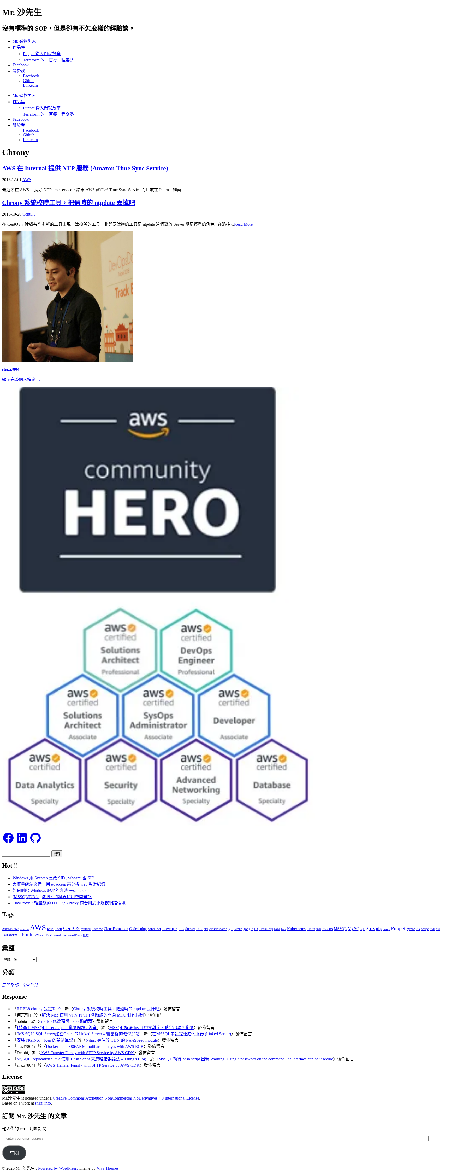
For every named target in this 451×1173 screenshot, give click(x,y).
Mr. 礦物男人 (24, 41)
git (230, 928)
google (248, 929)
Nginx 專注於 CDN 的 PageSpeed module (122, 1040)
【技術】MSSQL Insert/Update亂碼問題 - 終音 (57, 1027)
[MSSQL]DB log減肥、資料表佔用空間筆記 (52, 897)
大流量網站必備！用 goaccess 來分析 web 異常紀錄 (59, 884)
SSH (432, 929)
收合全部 (30, 985)
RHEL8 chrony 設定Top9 (39, 1009)
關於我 (19, 71)
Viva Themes (107, 1168)
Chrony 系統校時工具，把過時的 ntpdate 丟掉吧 (68, 202)
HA (256, 929)
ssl (438, 929)
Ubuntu (26, 934)
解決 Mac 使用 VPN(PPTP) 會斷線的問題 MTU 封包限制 (93, 1015)
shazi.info (43, 1103)
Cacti (58, 929)
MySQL (355, 928)
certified (86, 929)
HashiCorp (266, 929)
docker (190, 929)
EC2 (199, 929)
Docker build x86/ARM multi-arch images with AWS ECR (95, 1046)
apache (24, 929)
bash (50, 929)
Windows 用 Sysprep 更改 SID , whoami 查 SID (53, 878)
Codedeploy (138, 929)
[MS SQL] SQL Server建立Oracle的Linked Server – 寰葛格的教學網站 (78, 1034)
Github (28, 80)
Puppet (398, 928)
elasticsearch (218, 929)
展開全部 (10, 985)
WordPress (74, 935)
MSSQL (340, 929)
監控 (86, 935)
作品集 (19, 47)
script (425, 929)
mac (318, 929)
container (154, 929)
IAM (277, 929)
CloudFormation (116, 929)
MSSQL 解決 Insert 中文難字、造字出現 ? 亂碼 (151, 1027)
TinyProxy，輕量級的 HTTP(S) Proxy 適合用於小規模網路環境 (69, 903)
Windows (59, 935)
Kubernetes (296, 928)
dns (181, 928)
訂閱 (14, 1153)
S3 (418, 929)
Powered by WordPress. (58, 1168)
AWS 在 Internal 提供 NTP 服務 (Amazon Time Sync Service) (85, 168)
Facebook (21, 65)
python (411, 929)
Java (283, 929)
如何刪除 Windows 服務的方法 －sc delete (50, 890)
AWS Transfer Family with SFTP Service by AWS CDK (87, 1052)
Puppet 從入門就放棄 (42, 53)
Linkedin (30, 85)
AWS (26, 179)
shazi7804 (10, 369)
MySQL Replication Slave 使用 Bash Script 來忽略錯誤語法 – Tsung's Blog (81, 1059)
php (379, 929)
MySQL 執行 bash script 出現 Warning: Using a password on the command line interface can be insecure (245, 1059)
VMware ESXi (43, 935)
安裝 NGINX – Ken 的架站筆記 (45, 1040)
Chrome (97, 929)
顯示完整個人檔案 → (21, 379)
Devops (169, 928)
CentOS (29, 214)
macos (327, 928)
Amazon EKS (10, 929)
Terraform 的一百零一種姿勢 (48, 60)
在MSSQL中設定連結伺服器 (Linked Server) (191, 1034)
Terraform (9, 935)
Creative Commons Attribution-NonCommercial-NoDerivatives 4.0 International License (126, 1098)
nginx (369, 928)
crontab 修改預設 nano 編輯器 (65, 1021)
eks (206, 929)
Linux (311, 929)
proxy (386, 929)
